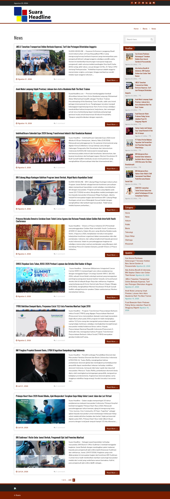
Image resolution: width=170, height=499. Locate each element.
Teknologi (129, 232)
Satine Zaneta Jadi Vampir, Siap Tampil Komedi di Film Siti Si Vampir (144, 130)
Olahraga (129, 240)
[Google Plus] (139, 2)
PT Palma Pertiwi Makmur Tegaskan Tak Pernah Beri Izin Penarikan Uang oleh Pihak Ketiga (143, 143)
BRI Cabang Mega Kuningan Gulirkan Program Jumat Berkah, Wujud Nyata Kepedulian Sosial (54, 177)
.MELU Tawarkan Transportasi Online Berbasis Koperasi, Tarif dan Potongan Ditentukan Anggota (56, 46)
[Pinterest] (143, 2)
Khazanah (129, 243)
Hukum (128, 220)
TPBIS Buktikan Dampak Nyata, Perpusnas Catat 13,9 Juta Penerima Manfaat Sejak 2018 (53, 306)
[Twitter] (135, 2)
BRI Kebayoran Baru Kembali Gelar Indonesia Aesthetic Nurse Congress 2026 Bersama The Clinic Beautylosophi (138, 159)
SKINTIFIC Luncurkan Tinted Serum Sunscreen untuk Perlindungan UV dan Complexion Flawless (144, 191)
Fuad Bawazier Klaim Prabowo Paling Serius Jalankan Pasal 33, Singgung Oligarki (142, 117)
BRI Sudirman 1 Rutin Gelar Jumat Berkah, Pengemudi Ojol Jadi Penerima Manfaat (50, 437)
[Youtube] (150, 2)
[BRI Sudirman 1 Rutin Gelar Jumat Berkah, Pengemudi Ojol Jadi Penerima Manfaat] (40, 455)
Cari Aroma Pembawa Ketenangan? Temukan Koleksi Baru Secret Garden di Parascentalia (143, 57)
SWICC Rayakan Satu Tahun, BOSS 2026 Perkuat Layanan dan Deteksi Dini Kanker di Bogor (54, 263)
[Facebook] (131, 2)
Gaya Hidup (130, 236)
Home (136, 28)
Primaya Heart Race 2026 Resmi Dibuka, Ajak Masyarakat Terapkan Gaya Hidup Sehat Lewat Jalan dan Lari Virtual (64, 396)
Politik (127, 224)
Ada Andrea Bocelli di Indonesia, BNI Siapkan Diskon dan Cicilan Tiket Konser (143, 72)
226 (69, 480)
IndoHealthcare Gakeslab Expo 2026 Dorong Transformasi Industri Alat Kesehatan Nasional (54, 133)
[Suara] (32, 14)
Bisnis (145, 28)
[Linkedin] (146, 2)
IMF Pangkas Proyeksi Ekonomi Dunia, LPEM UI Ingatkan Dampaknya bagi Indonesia (50, 350)
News (154, 28)
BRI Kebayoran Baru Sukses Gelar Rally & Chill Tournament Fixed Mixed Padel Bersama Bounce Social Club (138, 176)
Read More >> (112, 80)
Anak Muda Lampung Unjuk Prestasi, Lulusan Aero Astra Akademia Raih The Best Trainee (53, 89)
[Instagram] (153, 2)
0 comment (60, 79)
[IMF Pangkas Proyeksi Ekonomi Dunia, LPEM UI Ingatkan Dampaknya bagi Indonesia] (40, 369)
